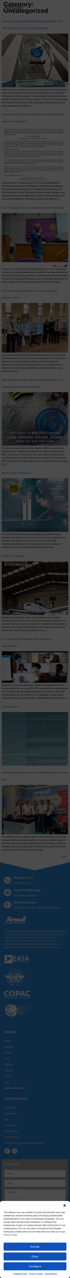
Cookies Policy (20, 1273)
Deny (35, 1256)
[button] (64, 1205)
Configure (35, 1266)
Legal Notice (51, 1273)
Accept (35, 1246)
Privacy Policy (36, 1273)
